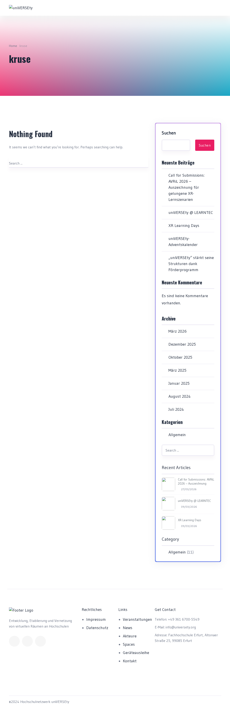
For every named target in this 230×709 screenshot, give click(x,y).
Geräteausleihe (136, 652)
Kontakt (130, 661)
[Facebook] (14, 641)
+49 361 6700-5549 (183, 619)
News (127, 627)
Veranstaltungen (137, 619)
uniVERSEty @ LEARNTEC (190, 212)
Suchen (169, 133)
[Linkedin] (27, 641)
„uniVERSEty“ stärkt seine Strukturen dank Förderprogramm (191, 263)
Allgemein (177, 434)
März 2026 (177, 331)
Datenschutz (97, 627)
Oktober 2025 (180, 357)
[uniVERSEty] (21, 8)
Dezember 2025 (182, 344)
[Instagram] (40, 641)
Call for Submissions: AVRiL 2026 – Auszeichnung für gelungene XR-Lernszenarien (186, 187)
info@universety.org (181, 627)
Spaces (129, 644)
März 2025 (177, 370)
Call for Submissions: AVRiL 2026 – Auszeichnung (196, 481)
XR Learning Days (183, 225)
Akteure (130, 636)
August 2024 (179, 396)
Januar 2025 (179, 383)
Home (13, 46)
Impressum (96, 619)
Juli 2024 (176, 409)
